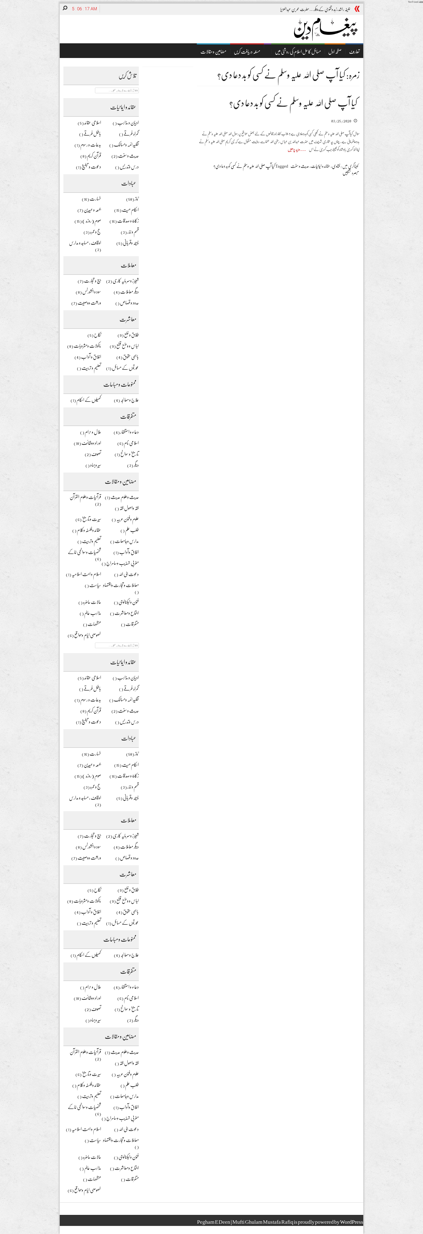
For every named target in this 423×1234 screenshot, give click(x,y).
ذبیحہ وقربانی (131, 243)
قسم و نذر (133, 232)
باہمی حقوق (131, 357)
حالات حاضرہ (92, 602)
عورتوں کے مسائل (125, 368)
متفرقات (132, 624)
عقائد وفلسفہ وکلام (89, 530)
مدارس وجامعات (127, 541)
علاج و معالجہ (129, 400)
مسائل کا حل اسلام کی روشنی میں (298, 52)
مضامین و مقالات (213, 52)
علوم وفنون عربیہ (127, 519)
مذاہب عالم (92, 613)
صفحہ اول (335, 52)
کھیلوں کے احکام (88, 400)
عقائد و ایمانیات (320, 166)
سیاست (95, 585)
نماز (137, 199)
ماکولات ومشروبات (87, 346)
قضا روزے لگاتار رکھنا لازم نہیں (330, 9)
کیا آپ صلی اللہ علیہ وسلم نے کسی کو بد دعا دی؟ (293, 103)
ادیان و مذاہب (128, 123)
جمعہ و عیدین (92, 210)
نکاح (97, 335)
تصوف (96, 454)
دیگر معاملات (129, 292)
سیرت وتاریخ (91, 519)
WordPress (351, 1222)
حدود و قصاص (129, 303)
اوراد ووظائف (91, 443)
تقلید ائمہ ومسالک (126, 145)
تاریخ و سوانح (129, 454)
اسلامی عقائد (92, 123)
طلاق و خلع (131, 335)
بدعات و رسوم (90, 145)
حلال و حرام (93, 432)
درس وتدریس (129, 167)
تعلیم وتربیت (91, 541)
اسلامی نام (131, 443)
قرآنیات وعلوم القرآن (85, 497)
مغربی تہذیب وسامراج (122, 563)
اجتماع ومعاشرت (127, 613)
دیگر (136, 465)
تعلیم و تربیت (91, 368)
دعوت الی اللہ (129, 574)
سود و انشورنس (91, 292)
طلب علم (132, 530)
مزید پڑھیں (294, 149)
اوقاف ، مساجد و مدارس (85, 243)
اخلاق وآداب (129, 552)
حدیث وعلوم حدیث (125, 497)
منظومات (94, 624)
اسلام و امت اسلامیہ (86, 574)
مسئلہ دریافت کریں (247, 52)
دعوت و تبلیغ (91, 167)
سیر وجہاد (95, 465)
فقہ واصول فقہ (129, 508)
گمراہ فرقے (131, 134)
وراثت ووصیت (89, 303)
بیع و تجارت (92, 281)
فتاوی (336, 166)
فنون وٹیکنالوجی (128, 602)
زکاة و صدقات (128, 221)
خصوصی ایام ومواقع (87, 635)
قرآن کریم (94, 156)
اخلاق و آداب (91, 357)
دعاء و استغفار (129, 432)
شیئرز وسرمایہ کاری (126, 281)
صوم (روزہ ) (91, 221)
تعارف (354, 52)
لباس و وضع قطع (127, 346)
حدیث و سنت (128, 156)
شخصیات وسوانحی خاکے (84, 552)
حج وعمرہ (95, 232)
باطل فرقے (92, 134)
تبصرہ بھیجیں (350, 173)
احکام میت (130, 210)
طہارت (95, 199)
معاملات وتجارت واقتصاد (121, 585)
